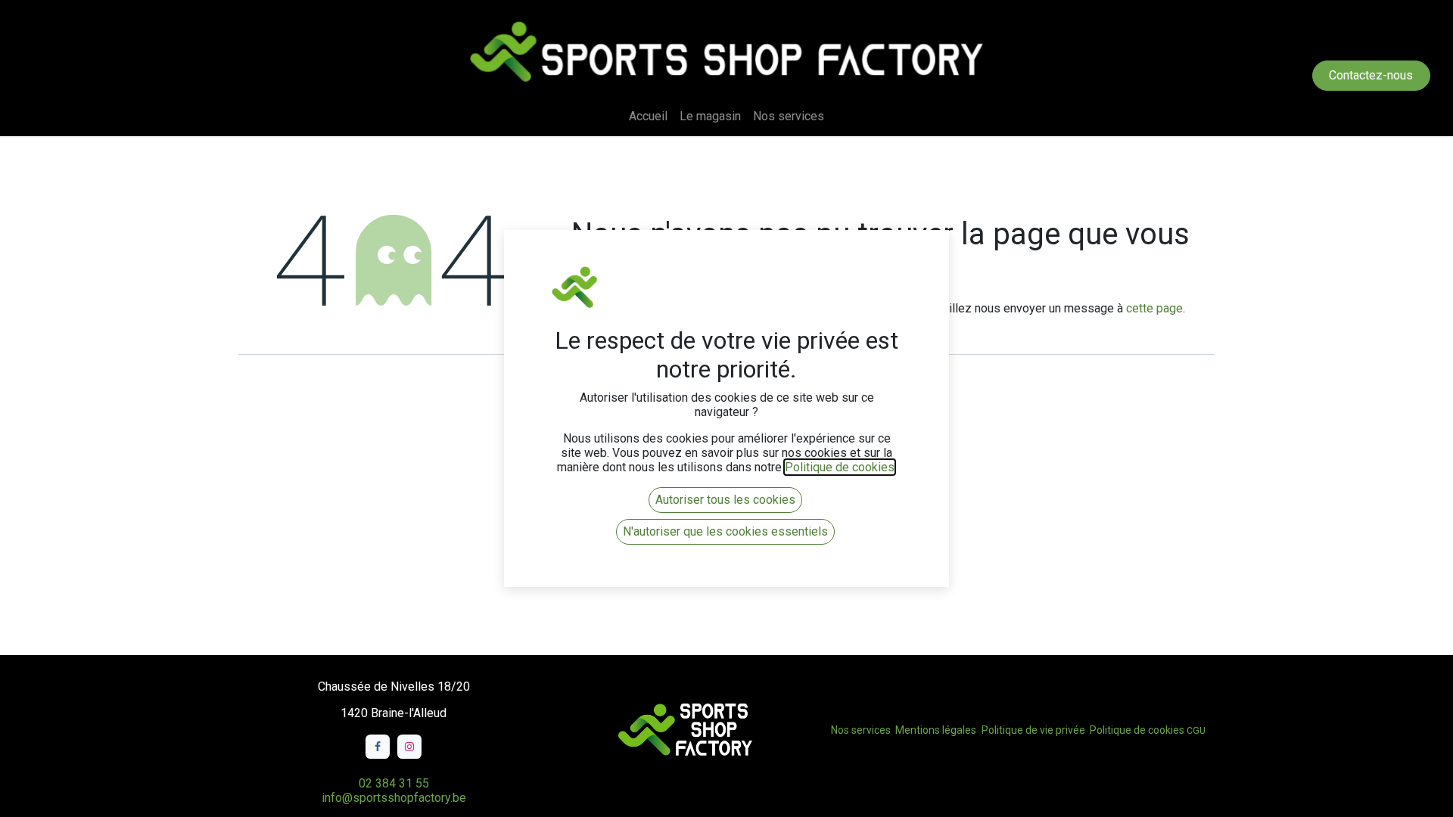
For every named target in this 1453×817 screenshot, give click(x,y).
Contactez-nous (1371, 75)
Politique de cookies (1137, 730)
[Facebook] (378, 747)
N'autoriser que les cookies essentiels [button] (725, 531)
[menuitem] (648, 116)
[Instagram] (409, 747)
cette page (1154, 308)
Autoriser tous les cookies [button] (725, 499)
